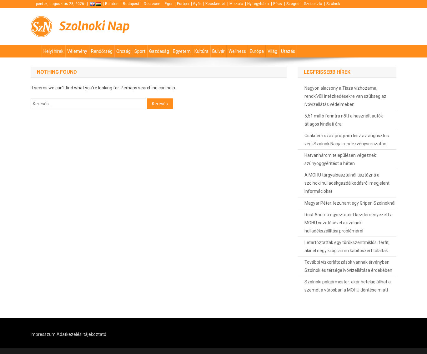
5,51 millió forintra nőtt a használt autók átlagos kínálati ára (343, 120)
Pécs (277, 4)
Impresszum (43, 334)
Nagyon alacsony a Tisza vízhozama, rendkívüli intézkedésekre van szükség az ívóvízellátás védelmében (345, 96)
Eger (169, 4)
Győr (197, 4)
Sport (139, 51)
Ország (123, 51)
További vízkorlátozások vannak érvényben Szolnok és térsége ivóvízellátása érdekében (348, 266)
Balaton (111, 4)
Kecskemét (215, 4)
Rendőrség (102, 51)
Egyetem (182, 51)
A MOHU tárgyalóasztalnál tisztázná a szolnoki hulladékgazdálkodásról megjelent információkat (346, 183)
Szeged (292, 4)
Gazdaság (159, 51)
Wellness (237, 51)
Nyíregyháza (258, 4)
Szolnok (333, 4)
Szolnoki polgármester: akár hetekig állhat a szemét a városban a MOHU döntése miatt (347, 285)
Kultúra (201, 51)
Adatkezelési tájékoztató (81, 334)
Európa (183, 4)
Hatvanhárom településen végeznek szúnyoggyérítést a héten (340, 159)
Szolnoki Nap (94, 26)
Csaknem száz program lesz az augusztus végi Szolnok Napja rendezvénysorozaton (346, 139)
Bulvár (218, 51)
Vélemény (77, 51)
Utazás (288, 51)
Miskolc (236, 4)
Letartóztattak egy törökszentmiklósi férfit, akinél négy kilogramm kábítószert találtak (346, 246)
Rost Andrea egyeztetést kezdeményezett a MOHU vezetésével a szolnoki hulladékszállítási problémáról (348, 222)
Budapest (131, 4)
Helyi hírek (53, 51)
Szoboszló (313, 4)
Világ (272, 51)
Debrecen (152, 4)
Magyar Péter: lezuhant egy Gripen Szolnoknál (349, 203)
